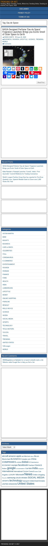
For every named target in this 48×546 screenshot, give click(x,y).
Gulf (26, 468)
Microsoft (20, 475)
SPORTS (6, 322)
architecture (26, 456)
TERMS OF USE (24, 17)
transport (26, 481)
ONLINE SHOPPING (9, 298)
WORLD (5, 41)
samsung (11, 478)
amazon (12, 456)
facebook (23, 465)
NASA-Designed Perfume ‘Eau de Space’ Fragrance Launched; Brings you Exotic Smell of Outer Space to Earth (23, 32)
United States (25, 483)
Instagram (41, 468)
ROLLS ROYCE (8, 308)
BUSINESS (8, 39)
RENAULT (6, 305)
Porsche (4, 478)
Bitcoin (36, 456)
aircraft (5, 456)
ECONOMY (6, 465)
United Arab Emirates (37, 481)
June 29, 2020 (21, 37)
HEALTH (5, 281)
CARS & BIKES (8, 247)
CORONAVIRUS (8, 257)
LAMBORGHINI (8, 288)
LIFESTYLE (24, 39)
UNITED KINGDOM (9, 484)
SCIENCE (31, 39)
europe (14, 465)
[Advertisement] (19, 122)
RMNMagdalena (8, 360)
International (7, 471)
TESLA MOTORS (8, 329)
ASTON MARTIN (8, 233)
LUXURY (11, 475)
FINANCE (6, 274)
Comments (7, 44)
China (4, 254)
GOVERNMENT (20, 468)
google (11, 468)
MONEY (5, 295)
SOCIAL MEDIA (8, 319)
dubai (25, 461)
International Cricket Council (24, 471)
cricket (18, 462)
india (35, 468)
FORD (5, 278)
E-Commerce (34, 462)
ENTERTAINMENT (9, 264)
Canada (24, 459)
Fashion (31, 465)
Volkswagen (6, 346)
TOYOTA (5, 332)
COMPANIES (9, 462)
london (36, 471)
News (28, 474)
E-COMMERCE (8, 261)
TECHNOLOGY (8, 325)
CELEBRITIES (7, 251)
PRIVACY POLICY (24, 13)
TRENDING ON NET (9, 1)
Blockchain (6, 459)
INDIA (4, 285)
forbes (4, 468)
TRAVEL (5, 336)
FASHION (16, 39)
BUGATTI (6, 240)
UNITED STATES (8, 342)
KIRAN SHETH (9, 37)
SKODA (5, 315)
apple (18, 456)
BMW (4, 237)
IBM (30, 468)
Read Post (41, 82)
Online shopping (39, 475)
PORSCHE (6, 302)
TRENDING (39, 39)
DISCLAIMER (24, 9)
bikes (32, 456)
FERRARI (6, 271)
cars (29, 459)
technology (15, 480)
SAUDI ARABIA (21, 478)
